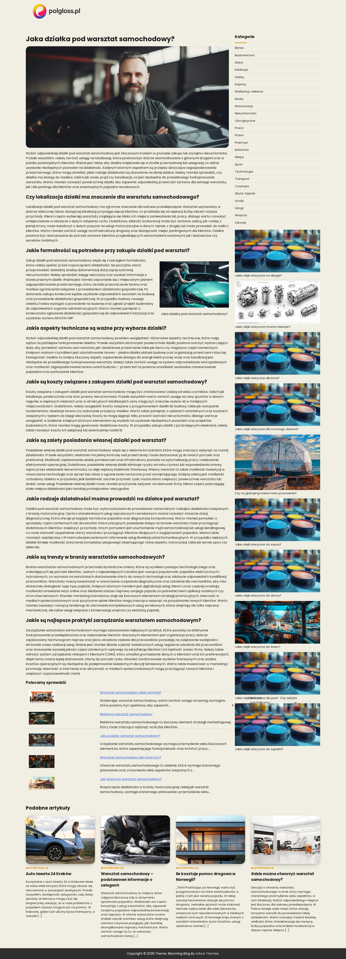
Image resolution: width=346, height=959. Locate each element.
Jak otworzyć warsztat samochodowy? (131, 779)
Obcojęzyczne (245, 121)
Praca (239, 128)
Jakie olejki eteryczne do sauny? (258, 544)
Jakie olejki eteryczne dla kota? (257, 378)
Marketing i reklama (249, 92)
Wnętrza (241, 215)
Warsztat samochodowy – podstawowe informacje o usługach (127, 879)
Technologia (244, 172)
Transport (242, 179)
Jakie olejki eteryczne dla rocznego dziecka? (267, 429)
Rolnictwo (242, 150)
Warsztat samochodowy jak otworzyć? (130, 757)
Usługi (239, 208)
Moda (239, 99)
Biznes (239, 48)
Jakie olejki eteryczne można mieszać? (263, 327)
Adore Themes (207, 953)
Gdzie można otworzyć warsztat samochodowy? (282, 876)
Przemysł (241, 143)
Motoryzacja (244, 106)
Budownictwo (245, 55)
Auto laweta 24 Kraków (48, 873)
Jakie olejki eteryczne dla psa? (257, 698)
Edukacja (241, 70)
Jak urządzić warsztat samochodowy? (130, 736)
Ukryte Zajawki (245, 193)
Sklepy (239, 157)
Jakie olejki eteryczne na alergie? (258, 276)
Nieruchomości (245, 114)
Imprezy (240, 84)
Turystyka (242, 186)
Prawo (239, 135)
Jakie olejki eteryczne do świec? (257, 647)
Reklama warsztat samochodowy (126, 714)
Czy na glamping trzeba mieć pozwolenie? (266, 493)
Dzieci (239, 62)
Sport (239, 164)
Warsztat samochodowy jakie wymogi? (130, 692)
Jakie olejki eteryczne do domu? (258, 596)
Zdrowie (240, 223)
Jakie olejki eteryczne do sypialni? (259, 749)
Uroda (239, 201)
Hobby (239, 77)
